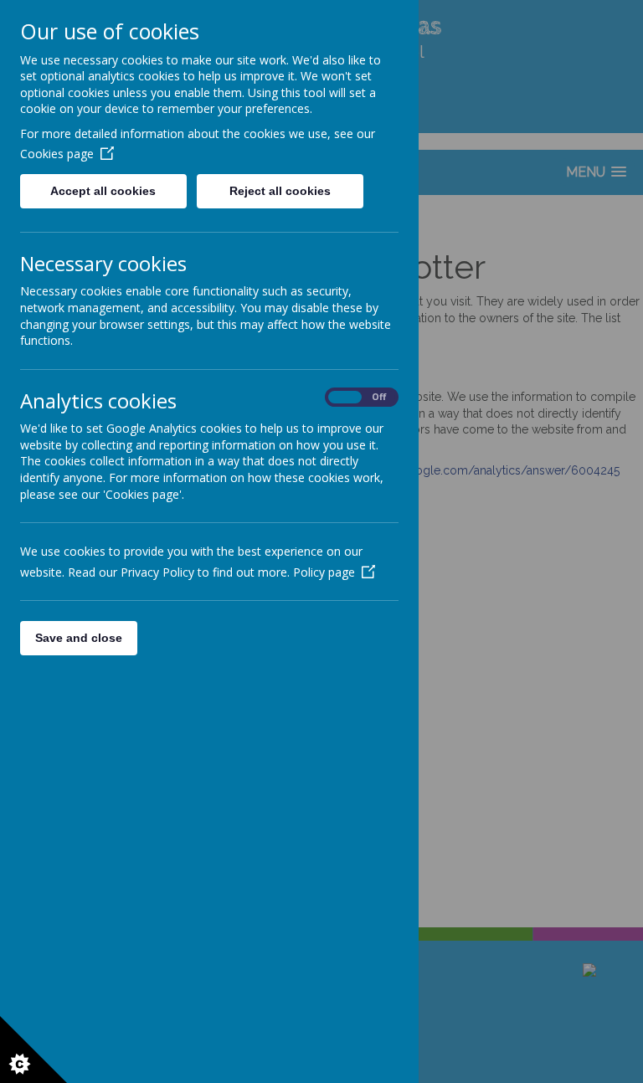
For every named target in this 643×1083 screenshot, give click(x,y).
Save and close (78, 637)
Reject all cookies (280, 191)
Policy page (324, 572)
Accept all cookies (103, 191)
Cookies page (57, 154)
